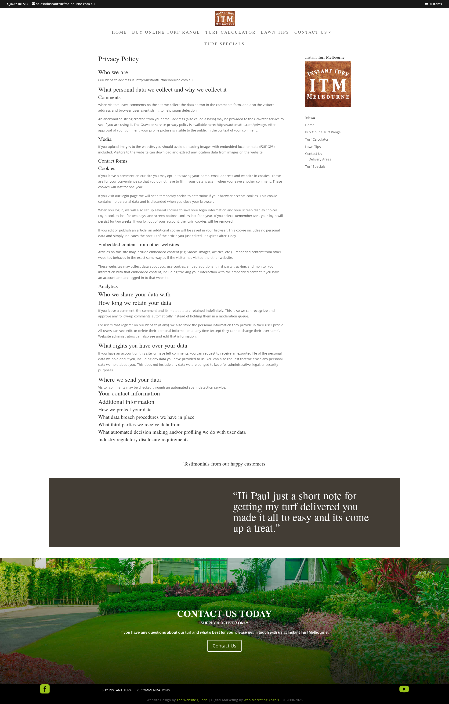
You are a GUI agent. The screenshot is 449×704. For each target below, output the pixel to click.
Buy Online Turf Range (166, 32)
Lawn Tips (275, 32)
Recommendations (153, 690)
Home (119, 32)
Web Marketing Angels (261, 700)
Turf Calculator (230, 32)
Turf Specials (224, 44)
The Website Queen (192, 700)
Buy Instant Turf (116, 690)
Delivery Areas (320, 159)
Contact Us (310, 32)
